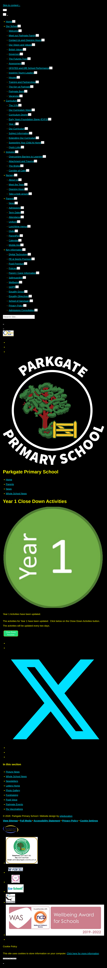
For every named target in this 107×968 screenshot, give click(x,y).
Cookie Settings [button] (89, 820)
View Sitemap (10, 820)
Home (9, 479)
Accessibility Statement (47, 820)
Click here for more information (83, 953)
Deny (10, 958)
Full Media (26, 820)
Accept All (5, 958)
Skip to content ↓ (11, 5)
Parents (10, 484)
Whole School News (16, 493)
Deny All (14, 958)
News (9, 489)
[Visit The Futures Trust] (10, 832)
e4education (66, 816)
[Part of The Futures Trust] (8, 335)
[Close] (3, 963)
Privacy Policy (70, 820)
